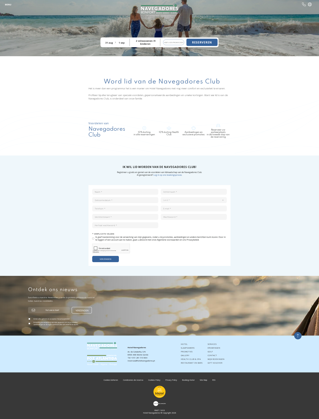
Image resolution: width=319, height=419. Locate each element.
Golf (210, 351)
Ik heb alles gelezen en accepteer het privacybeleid (51, 319)
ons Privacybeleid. (191, 239)
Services (212, 344)
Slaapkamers (188, 348)
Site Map (203, 380)
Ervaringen (214, 348)
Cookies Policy (154, 380)
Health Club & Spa (191, 359)
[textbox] (193, 200)
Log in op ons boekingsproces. (167, 175)
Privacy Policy (171, 380)
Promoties (187, 351)
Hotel (184, 344)
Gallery (185, 355)
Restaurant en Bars (192, 363)
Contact (212, 355)
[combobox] (194, 200)
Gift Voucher (215, 363)
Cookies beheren (111, 380)
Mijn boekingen (216, 359)
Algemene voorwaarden (168, 239)
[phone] (304, 4)
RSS (213, 380)
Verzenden (105, 259)
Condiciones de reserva (133, 380)
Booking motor (188, 380)
